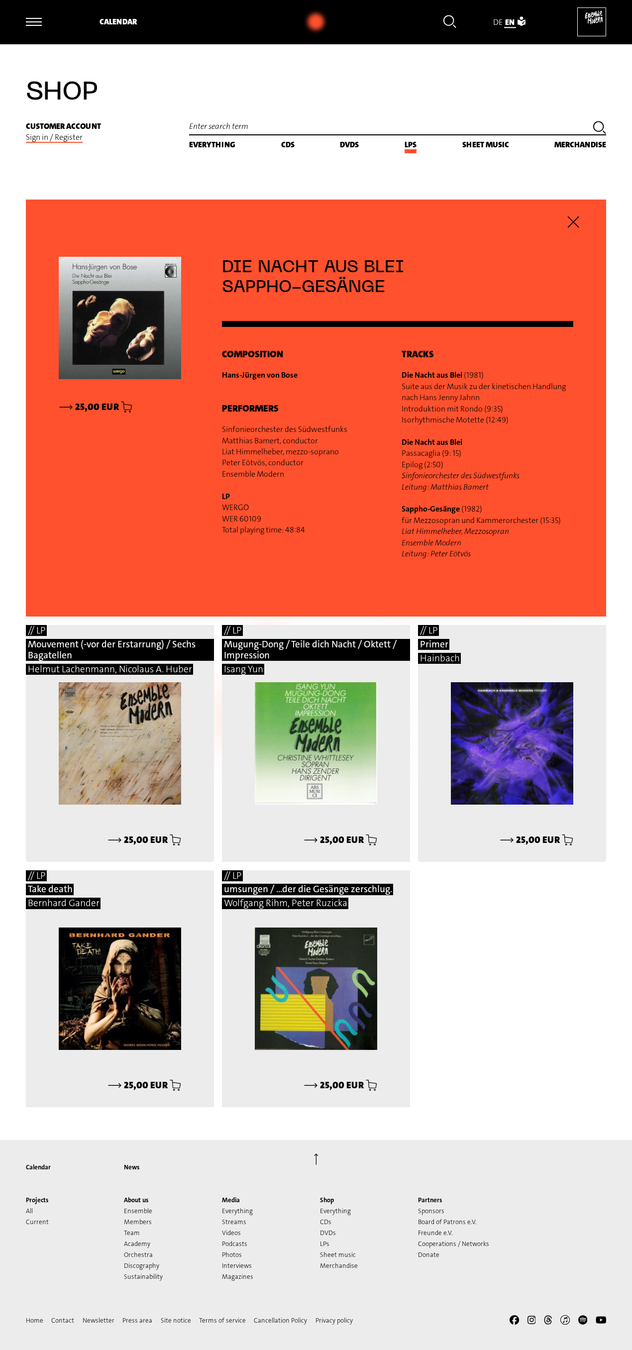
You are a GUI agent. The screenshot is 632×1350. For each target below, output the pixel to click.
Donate (428, 1254)
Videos (231, 1233)
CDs (288, 144)
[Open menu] (34, 22)
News (131, 1167)
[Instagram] (531, 1321)
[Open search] (449, 23)
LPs (411, 144)
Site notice (176, 1320)
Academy (137, 1244)
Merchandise (580, 144)
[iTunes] (565, 1321)
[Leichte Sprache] (522, 22)
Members (138, 1222)
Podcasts (234, 1244)
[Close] (573, 222)
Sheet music (485, 144)
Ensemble (138, 1211)
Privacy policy (334, 1320)
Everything (212, 144)
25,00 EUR (138, 839)
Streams (234, 1222)
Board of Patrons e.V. (447, 1222)
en (510, 22)
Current (37, 1222)
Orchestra (138, 1254)
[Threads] (548, 1321)
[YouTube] (601, 1321)
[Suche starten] (599, 129)
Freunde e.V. (435, 1233)
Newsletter (98, 1320)
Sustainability (143, 1276)
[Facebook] (514, 1321)
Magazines (237, 1276)
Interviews (237, 1265)
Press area (137, 1320)
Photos (232, 1254)
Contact (62, 1320)
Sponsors (431, 1211)
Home (34, 1320)
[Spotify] (583, 1321)
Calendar (118, 21)
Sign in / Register (54, 137)
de (498, 22)
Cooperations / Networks (453, 1244)
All (29, 1211)
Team (132, 1233)
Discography (141, 1265)
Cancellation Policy (280, 1320)
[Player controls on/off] (316, 22)
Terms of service (222, 1320)
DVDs (349, 144)
